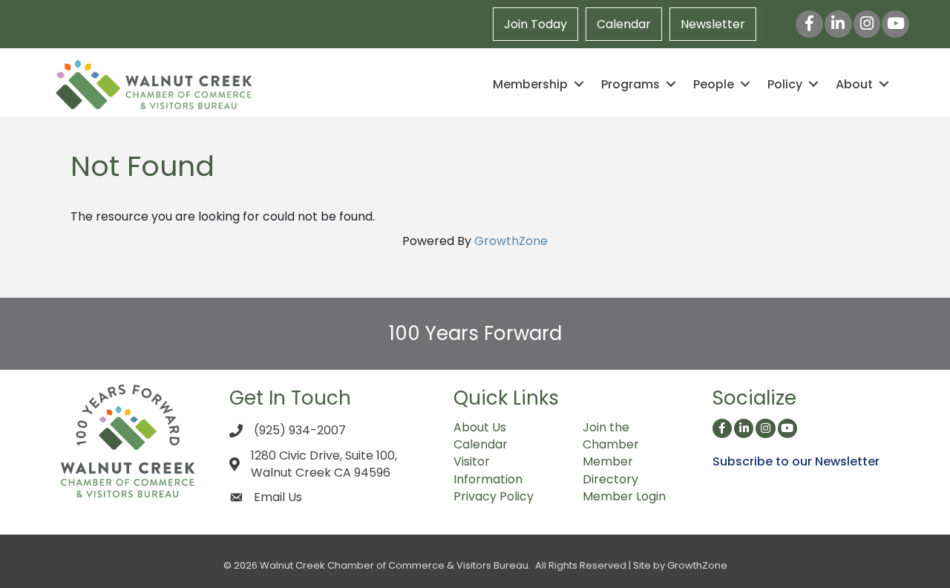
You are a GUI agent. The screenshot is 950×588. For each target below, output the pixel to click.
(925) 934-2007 (300, 430)
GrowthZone (511, 240)
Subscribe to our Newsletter (795, 461)
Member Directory (610, 470)
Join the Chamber (611, 436)
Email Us (278, 497)
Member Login (624, 496)
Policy (784, 84)
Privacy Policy (493, 496)
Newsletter (713, 24)
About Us (479, 427)
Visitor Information (487, 470)
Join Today (535, 24)
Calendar (624, 24)
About (854, 84)
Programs (630, 84)
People (713, 84)
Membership (530, 84)
